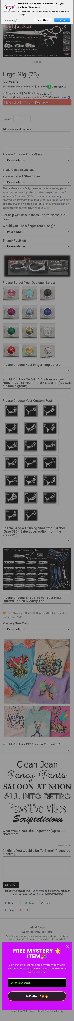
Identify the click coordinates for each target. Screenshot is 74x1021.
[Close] (68, 946)
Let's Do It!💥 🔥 (37, 996)
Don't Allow (42, 20)
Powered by (9, 20)
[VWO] (17, 20)
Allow (62, 20)
